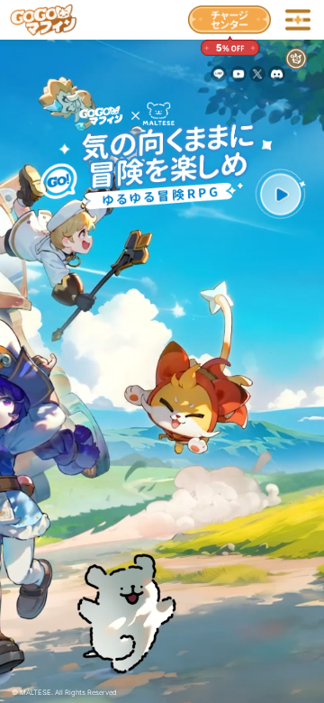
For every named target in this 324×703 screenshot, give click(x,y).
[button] (280, 194)
